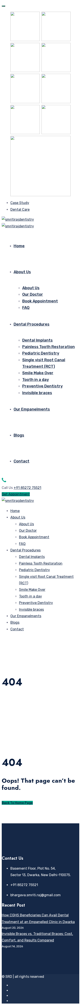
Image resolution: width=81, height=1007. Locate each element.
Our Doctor (32, 294)
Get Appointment (16, 494)
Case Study (19, 203)
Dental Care (20, 209)
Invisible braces (37, 392)
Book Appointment (40, 301)
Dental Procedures (31, 324)
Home (19, 246)
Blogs (19, 435)
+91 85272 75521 (27, 488)
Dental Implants (37, 340)
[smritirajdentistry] (18, 219)
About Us (22, 272)
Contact (21, 461)
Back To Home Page (17, 803)
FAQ (25, 307)
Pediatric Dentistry (40, 353)
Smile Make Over (37, 373)
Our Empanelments (32, 409)
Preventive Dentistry (42, 386)
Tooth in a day (35, 379)
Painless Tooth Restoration (48, 346)
